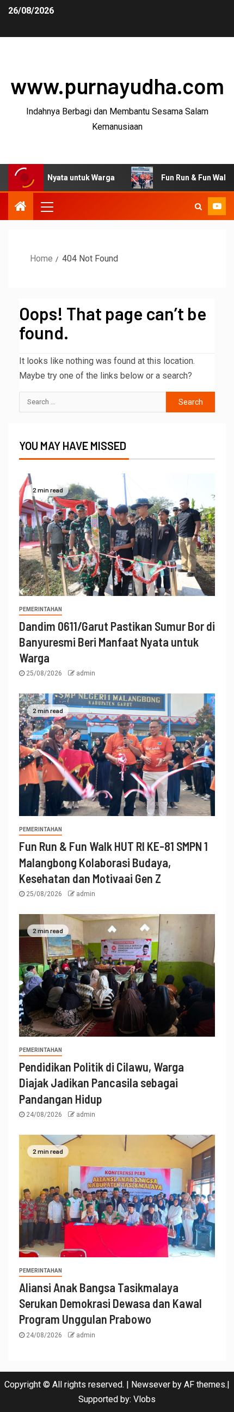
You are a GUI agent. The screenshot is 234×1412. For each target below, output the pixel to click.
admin (85, 673)
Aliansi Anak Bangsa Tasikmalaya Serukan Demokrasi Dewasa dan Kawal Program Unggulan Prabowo (110, 1303)
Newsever (150, 1384)
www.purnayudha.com (117, 85)
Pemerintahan (40, 609)
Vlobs (144, 1399)
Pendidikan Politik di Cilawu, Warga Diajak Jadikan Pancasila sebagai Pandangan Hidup (101, 1083)
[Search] (198, 206)
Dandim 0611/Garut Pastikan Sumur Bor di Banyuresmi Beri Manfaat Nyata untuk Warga (117, 642)
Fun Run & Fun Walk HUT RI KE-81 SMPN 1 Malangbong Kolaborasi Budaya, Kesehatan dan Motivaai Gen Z (113, 862)
